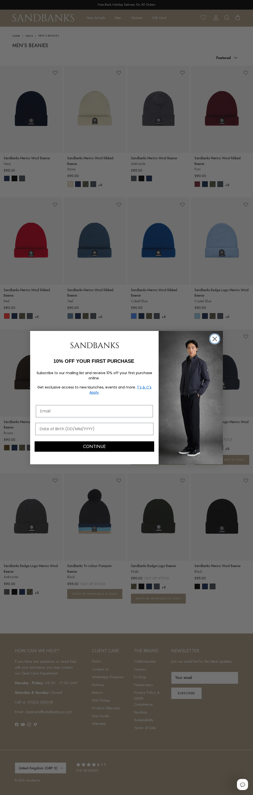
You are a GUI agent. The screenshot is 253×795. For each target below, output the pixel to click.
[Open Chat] (242, 784)
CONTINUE (94, 446)
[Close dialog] (215, 339)
